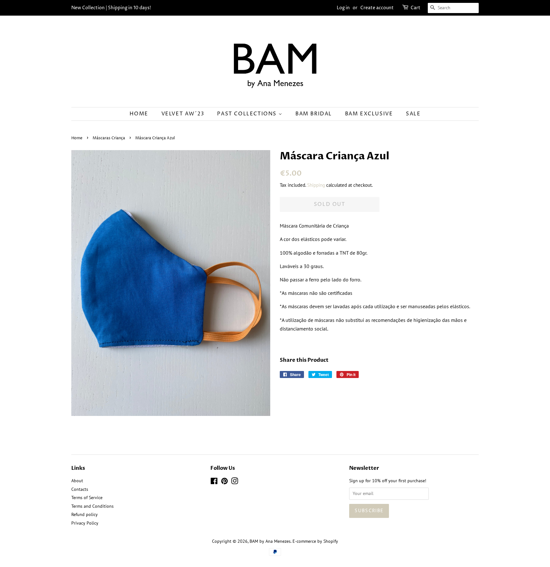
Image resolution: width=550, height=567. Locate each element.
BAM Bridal (313, 113)
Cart (415, 8)
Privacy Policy (84, 523)
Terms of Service (86, 497)
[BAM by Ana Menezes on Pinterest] (224, 482)
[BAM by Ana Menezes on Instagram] (234, 482)
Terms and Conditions (92, 506)
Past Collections (247, 113)
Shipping (316, 185)
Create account (377, 8)
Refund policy (84, 514)
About (77, 480)
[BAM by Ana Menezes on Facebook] (214, 482)
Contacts (79, 489)
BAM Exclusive (369, 113)
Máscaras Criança (109, 138)
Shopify (330, 541)
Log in (343, 8)
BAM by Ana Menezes (270, 541)
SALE (413, 113)
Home (139, 113)
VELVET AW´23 (182, 113)
